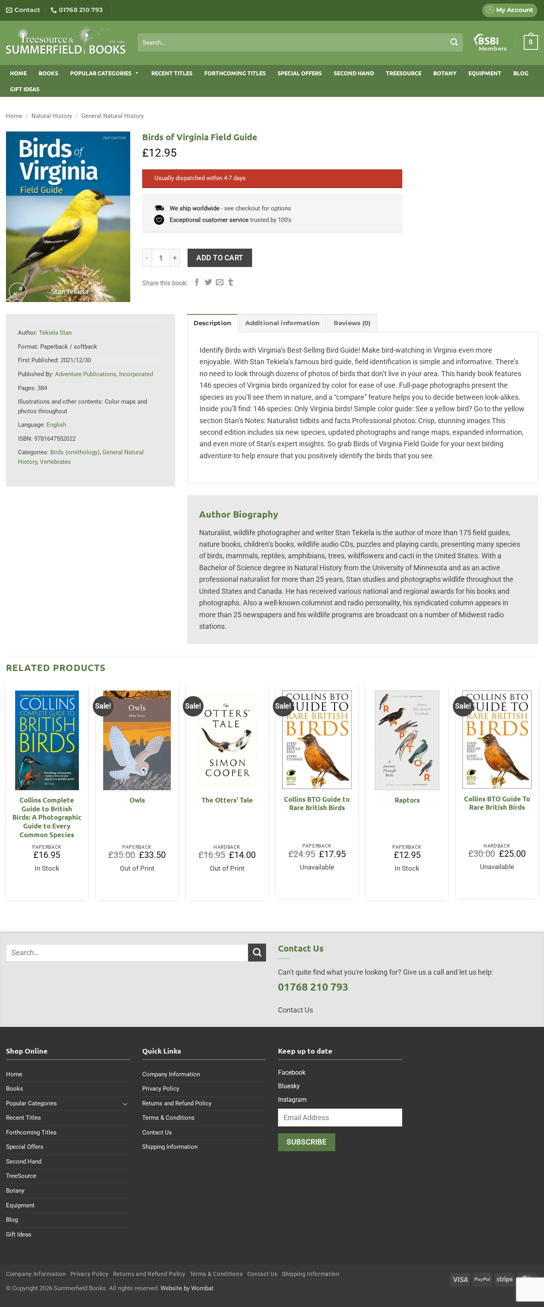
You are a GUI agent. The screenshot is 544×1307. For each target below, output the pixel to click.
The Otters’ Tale (227, 800)
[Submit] (454, 42)
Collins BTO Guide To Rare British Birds (497, 803)
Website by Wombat (186, 1288)
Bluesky (289, 1086)
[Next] (538, 795)
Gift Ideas (24, 88)
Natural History (51, 116)
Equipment (484, 73)
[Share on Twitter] (208, 283)
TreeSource (403, 73)
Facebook (291, 1072)
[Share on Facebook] (197, 283)
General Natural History (112, 116)
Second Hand (354, 73)
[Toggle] (125, 1103)
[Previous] (6, 795)
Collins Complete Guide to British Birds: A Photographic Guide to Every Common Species (47, 817)
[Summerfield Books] (66, 40)
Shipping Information (170, 1146)
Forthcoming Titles (235, 73)
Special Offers (300, 73)
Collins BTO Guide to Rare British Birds (317, 803)
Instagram (292, 1099)
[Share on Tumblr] (231, 283)
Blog (520, 73)
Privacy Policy (160, 1088)
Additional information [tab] (282, 323)
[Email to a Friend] (219, 283)
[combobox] (300, 42)
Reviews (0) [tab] (352, 323)
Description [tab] (212, 323)
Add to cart (219, 257)
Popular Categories (100, 73)
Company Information (171, 1074)
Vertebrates (55, 461)
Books (48, 73)
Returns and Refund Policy (176, 1103)
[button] (531, 42)
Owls (137, 800)
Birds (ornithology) (75, 452)
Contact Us (157, 1132)
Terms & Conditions (168, 1117)
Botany (444, 73)
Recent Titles (171, 73)
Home (18, 73)
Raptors (407, 800)
